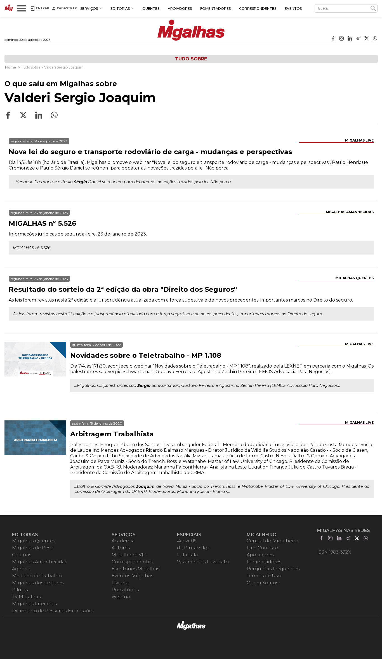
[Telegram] (358, 39)
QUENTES (150, 8)
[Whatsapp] (375, 39)
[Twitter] (366, 39)
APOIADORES (180, 8)
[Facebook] (333, 39)
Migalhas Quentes (354, 278)
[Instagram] (341, 39)
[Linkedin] (350, 39)
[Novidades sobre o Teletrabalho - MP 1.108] (35, 372)
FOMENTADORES (215, 8)
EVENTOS (293, 8)
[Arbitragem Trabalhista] (35, 451)
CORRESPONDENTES (257, 8)
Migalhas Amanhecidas (350, 212)
